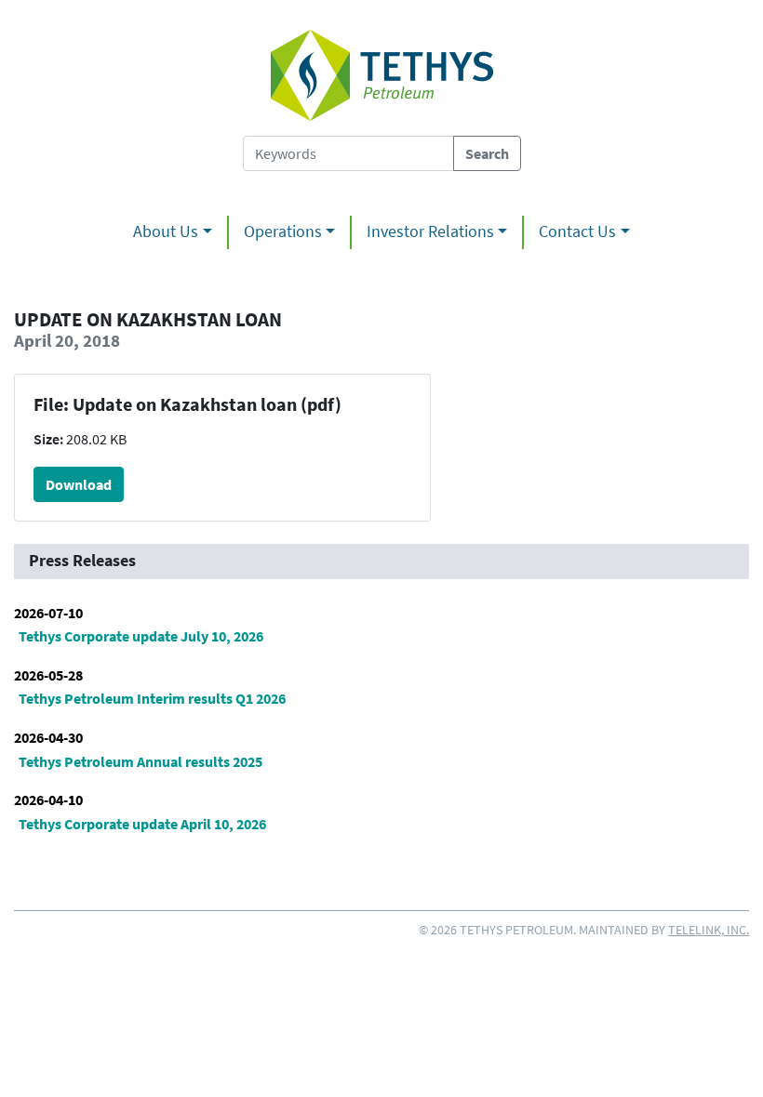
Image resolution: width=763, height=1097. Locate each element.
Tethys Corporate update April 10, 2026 (142, 823)
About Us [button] (165, 231)
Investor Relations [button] (430, 231)
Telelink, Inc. (708, 929)
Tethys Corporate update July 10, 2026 (141, 636)
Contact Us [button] (577, 231)
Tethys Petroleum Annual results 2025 (140, 761)
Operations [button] (283, 231)
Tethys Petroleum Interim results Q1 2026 (152, 698)
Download (79, 484)
